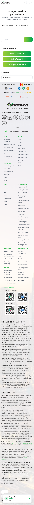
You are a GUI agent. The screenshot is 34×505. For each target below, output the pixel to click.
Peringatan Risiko (27, 443)
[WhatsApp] (6, 131)
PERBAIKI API (21, 214)
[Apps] (3, 492)
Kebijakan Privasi (23, 265)
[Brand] (5, 2)
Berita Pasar (22, 211)
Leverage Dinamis (23, 240)
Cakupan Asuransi (23, 277)
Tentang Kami (8, 147)
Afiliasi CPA (7, 169)
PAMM (5, 177)
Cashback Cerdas (9, 280)
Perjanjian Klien (16, 443)
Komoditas (21, 148)
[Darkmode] (28, 2)
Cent (5, 202)
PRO (5, 193)
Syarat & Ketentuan (21, 273)
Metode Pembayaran (22, 252)
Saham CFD (22, 151)
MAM (5, 180)
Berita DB (21, 280)
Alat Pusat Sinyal (23, 232)
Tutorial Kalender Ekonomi (23, 228)
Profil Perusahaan (9, 144)
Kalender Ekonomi (23, 208)
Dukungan (25, 131)
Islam (5, 196)
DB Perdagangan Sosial (23, 201)
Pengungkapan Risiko (23, 268)
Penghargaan (8, 156)
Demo (6, 204)
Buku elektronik (8, 251)
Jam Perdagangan (24, 217)
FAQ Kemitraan (8, 172)
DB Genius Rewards (10, 283)
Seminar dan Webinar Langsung (9, 255)
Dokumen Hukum (23, 262)
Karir (5, 153)
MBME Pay (7, 175)
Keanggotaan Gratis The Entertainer (8, 272)
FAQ (19, 256)
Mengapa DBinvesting (7, 140)
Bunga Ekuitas (8, 277)
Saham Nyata (22, 157)
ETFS (19, 163)
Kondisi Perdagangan (22, 221)
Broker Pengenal (9, 166)
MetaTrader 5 (22, 187)
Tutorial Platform (9, 259)
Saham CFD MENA (23, 154)
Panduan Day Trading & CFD (22, 244)
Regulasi (6, 159)
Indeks (20, 145)
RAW (5, 190)
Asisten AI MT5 (22, 193)
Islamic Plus (7, 199)
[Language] (24, 2)
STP (5, 187)
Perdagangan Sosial (22, 197)
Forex (19, 140)
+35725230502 (14, 131)
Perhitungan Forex (24, 225)
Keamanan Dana (9, 150)
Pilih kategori (7, 77)
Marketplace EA (23, 190)
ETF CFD (20, 160)
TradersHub (21, 205)
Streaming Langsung (7, 263)
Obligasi (20, 166)
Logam (20, 142)
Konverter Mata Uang (23, 236)
